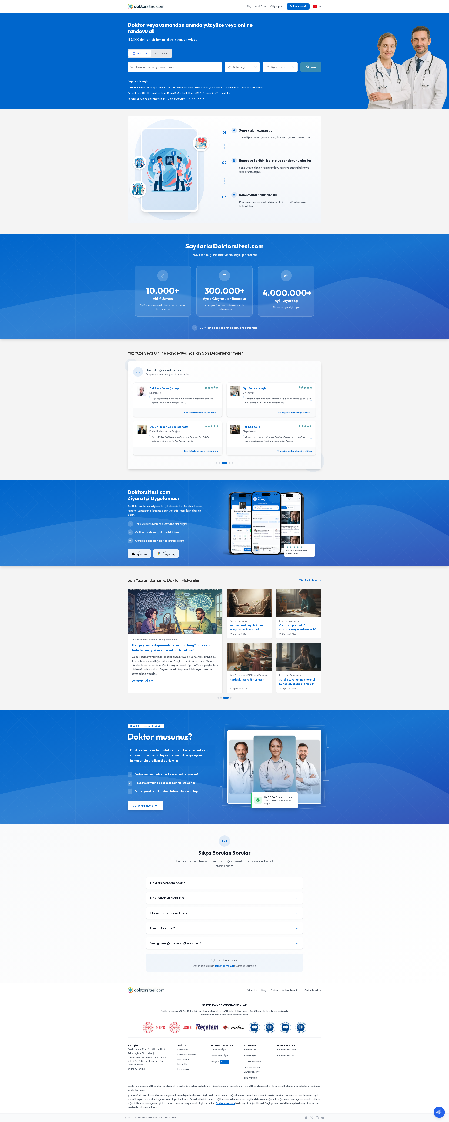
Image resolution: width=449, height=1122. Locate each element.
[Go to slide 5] (232, 463)
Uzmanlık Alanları (186, 1054)
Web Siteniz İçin (219, 1055)
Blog (249, 6)
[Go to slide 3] (224, 463)
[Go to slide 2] (219, 463)
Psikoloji (246, 87)
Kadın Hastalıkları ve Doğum (143, 87)
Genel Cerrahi (167, 87)
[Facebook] (306, 1117)
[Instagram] (317, 1117)
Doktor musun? (298, 6)
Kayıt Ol (259, 6)
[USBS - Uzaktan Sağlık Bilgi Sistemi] (180, 1027)
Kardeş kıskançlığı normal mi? (248, 679)
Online (274, 990)
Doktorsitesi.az (285, 1055)
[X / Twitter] (311, 1117)
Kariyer (219, 1061)
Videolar (252, 990)
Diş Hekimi (257, 87)
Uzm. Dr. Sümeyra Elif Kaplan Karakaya (248, 675)
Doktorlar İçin (218, 1049)
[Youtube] (322, 1117)
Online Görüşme (177, 98)
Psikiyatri (182, 87)
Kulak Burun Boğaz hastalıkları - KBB (181, 93)
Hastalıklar (183, 1059)
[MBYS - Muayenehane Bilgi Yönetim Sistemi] (154, 1027)
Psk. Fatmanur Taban (143, 639)
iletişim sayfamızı (224, 965)
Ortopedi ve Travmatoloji (216, 93)
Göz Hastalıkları (151, 93)
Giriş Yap (275, 6)
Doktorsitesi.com (286, 1049)
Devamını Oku (141, 680)
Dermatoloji (134, 93)
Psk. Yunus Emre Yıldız (290, 675)
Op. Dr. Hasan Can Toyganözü (168, 427)
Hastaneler (183, 1069)
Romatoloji (194, 87)
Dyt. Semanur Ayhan (256, 388)
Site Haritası (250, 1077)
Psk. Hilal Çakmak (238, 621)
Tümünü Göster (196, 98)
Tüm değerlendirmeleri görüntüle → (201, 412)
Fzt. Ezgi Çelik (251, 427)
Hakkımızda (250, 1049)
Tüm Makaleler (308, 580)
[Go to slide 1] (216, 463)
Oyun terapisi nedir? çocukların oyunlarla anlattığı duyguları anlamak (298, 629)
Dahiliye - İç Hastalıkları (227, 87)
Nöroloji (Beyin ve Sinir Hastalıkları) (147, 98)
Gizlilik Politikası (252, 1061)
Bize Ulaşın (250, 1055)
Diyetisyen (207, 87)
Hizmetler (182, 1064)
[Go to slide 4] (229, 463)
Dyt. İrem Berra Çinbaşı (164, 388)
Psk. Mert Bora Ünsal (289, 621)
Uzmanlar (182, 1049)
